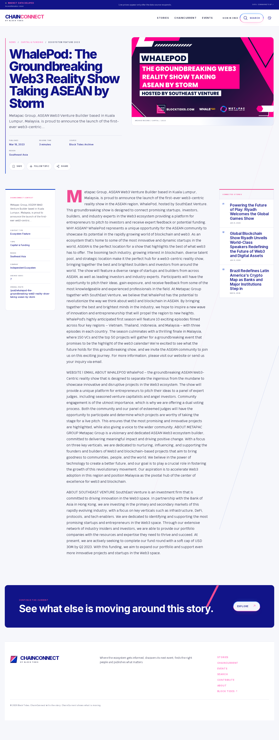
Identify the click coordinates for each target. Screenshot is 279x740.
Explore (246, 606)
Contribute (226, 680)
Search (222, 674)
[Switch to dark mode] (269, 18)
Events (207, 18)
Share (64, 166)
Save (19, 166)
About (222, 685)
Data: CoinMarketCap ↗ (263, 4)
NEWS (12, 42)
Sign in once (230, 18)
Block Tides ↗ (227, 691)
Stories (163, 18)
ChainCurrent (185, 18)
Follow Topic (41, 166)
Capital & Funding (32, 42)
